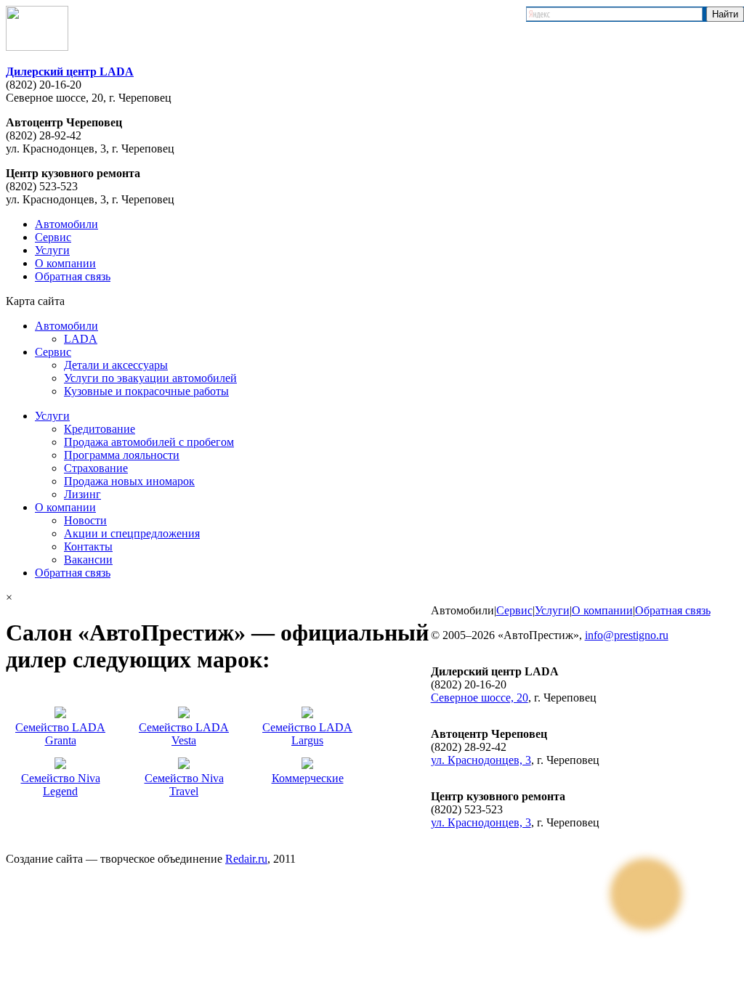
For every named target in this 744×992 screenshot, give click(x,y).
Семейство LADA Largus (307, 734)
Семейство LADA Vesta (184, 734)
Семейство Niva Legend (60, 784)
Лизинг (82, 494)
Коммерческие (308, 778)
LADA (80, 339)
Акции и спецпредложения (132, 533)
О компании (65, 263)
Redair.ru (246, 859)
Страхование (96, 468)
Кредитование (99, 429)
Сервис (53, 237)
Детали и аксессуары (116, 365)
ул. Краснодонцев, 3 (481, 760)
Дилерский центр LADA (70, 71)
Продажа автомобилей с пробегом (149, 442)
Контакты (88, 546)
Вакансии (88, 559)
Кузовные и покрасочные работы (146, 391)
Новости (85, 520)
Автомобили (66, 224)
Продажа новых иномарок (129, 481)
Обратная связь (72, 276)
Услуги (52, 250)
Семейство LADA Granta (60, 734)
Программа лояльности (121, 455)
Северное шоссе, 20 (479, 697)
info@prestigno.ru (626, 635)
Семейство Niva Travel (184, 784)
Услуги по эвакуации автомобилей (150, 378)
